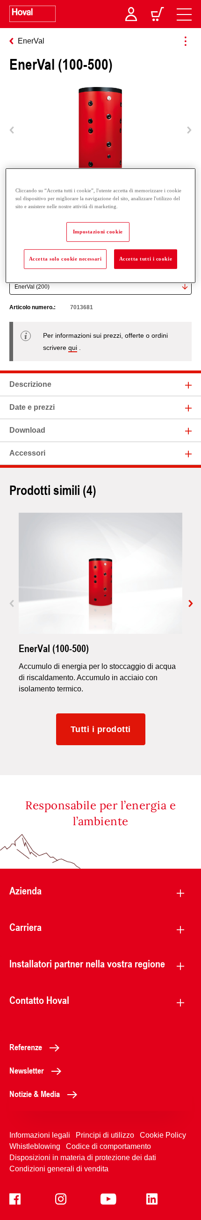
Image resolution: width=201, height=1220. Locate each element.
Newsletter (26, 1070)
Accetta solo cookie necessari (65, 258)
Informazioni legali (39, 1135)
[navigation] (184, 14)
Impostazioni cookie (98, 231)
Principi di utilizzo (105, 1135)
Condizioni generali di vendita (58, 1169)
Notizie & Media (34, 1094)
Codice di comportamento (108, 1146)
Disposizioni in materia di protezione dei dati (82, 1158)
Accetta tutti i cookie (145, 258)
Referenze (25, 1047)
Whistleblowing (34, 1146)
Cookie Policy (163, 1135)
